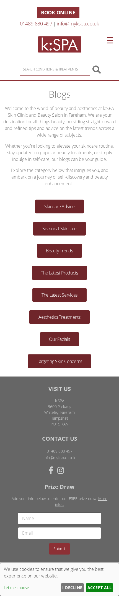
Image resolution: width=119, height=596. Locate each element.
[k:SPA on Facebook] (51, 470)
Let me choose (16, 587)
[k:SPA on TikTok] (66, 470)
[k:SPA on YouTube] (70, 470)
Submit (59, 548)
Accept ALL (99, 587)
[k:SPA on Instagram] (61, 470)
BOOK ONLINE (58, 12)
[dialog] (59, 579)
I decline (72, 587)
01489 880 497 (36, 23)
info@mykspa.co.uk (78, 23)
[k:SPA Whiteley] (60, 51)
